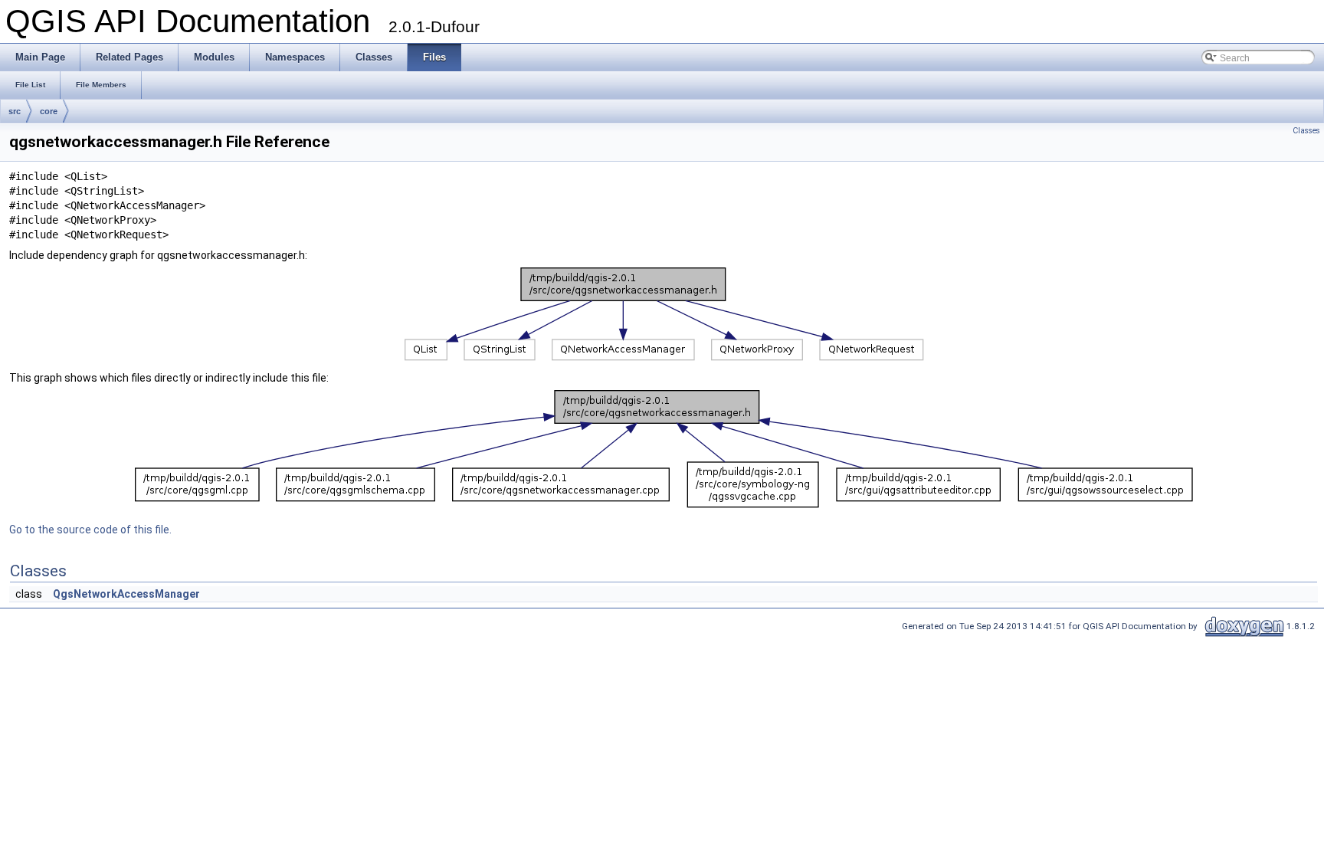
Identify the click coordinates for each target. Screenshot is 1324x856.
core (48, 111)
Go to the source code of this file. (90, 529)
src (14, 111)
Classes (1306, 131)
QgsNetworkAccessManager (126, 594)
